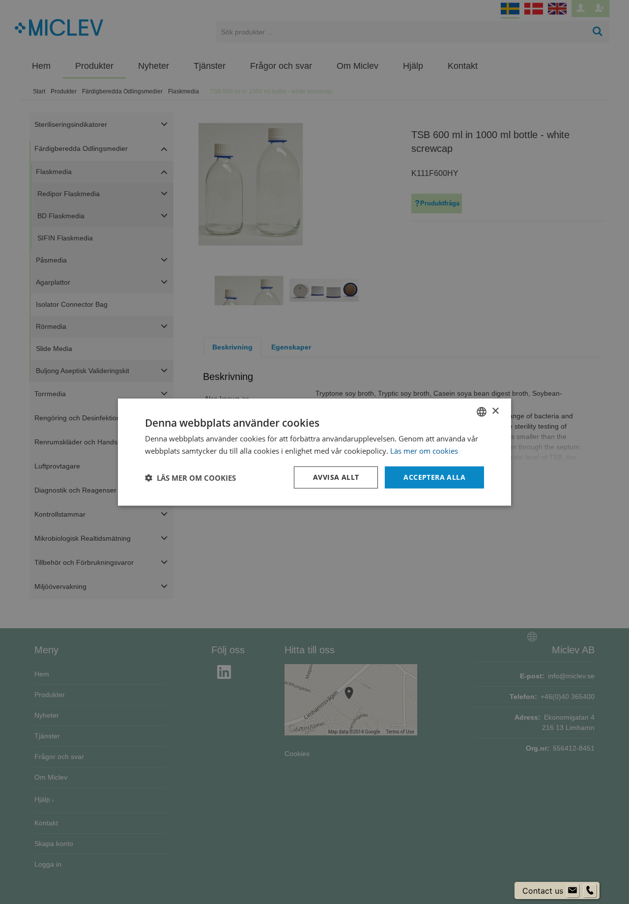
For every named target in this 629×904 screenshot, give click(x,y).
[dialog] (314, 452)
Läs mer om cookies (424, 450)
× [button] (495, 411)
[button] (190, 477)
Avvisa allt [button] (336, 477)
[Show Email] (572, 891)
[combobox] (481, 411)
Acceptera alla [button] (434, 477)
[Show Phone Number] (589, 891)
